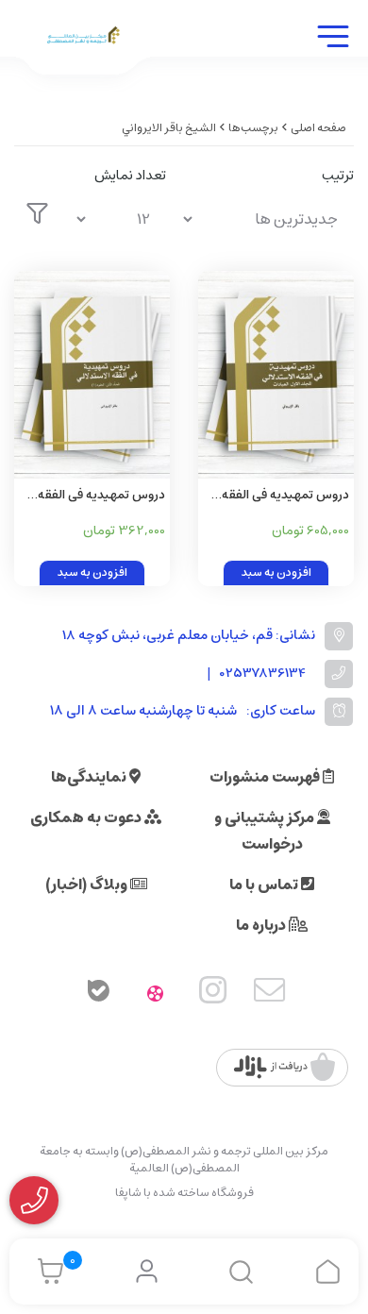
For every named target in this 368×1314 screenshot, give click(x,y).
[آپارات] (155, 994)
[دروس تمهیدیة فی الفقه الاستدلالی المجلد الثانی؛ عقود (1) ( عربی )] (92, 375)
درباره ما (262, 925)
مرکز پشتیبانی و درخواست (265, 830)
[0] (45, 1271)
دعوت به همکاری (87, 817)
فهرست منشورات (266, 777)
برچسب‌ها (253, 128)
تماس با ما (265, 884)
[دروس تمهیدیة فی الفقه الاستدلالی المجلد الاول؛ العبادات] (276, 375)
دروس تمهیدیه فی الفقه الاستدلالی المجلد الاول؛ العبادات (285, 496)
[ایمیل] (270, 994)
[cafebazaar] (284, 1068)
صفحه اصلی (318, 128)
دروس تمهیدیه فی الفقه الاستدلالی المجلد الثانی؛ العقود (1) (100, 496)
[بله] (98, 994)
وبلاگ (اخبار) (87, 884)
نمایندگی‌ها (90, 777)
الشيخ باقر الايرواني (169, 128)
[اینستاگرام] (213, 994)
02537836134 (263, 673)
